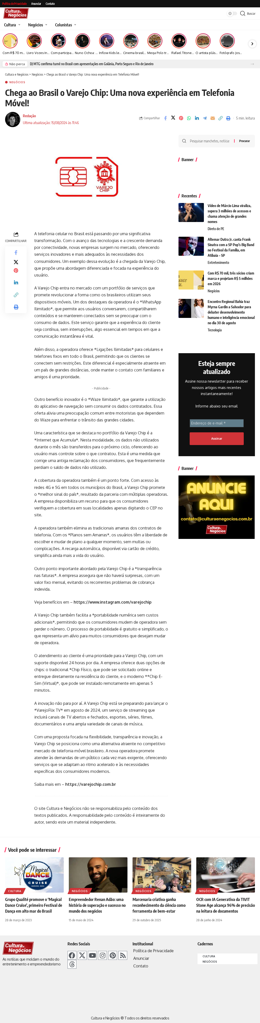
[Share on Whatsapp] (188, 118)
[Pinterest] (112, 955)
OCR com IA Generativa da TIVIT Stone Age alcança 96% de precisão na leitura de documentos (225, 905)
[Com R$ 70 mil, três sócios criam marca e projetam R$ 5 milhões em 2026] (191, 279)
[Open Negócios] (45, 25)
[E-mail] (212, 118)
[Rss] (122, 955)
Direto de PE (216, 229)
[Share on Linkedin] (196, 118)
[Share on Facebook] (165, 118)
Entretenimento (218, 263)
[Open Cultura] (18, 25)
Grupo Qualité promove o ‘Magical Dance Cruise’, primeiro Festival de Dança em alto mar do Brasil (33, 905)
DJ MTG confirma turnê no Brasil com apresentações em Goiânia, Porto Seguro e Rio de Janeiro (91, 64)
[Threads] (72, 964)
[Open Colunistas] (74, 25)
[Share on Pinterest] (181, 118)
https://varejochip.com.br (90, 784)
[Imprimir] (228, 118)
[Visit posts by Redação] (12, 119)
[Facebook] (72, 955)
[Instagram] (102, 955)
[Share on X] (173, 118)
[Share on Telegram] (204, 118)
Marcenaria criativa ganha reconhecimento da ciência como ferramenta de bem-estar (159, 905)
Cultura (14, 891)
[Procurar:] (210, 141)
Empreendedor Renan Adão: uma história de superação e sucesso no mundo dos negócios (97, 905)
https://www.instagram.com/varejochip (113, 602)
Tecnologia (215, 330)
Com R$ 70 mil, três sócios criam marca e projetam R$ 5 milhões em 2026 (231, 278)
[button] (252, 64)
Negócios (17, 82)
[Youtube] (92, 955)
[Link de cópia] (220, 118)
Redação (29, 115)
